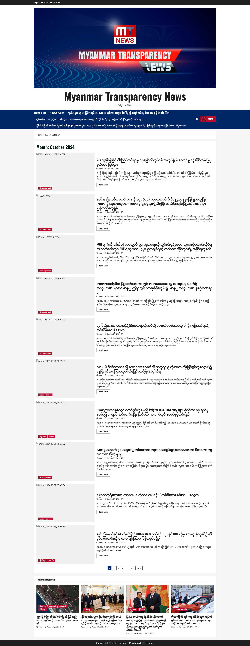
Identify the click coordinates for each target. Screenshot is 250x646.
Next (139, 568)
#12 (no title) (40, 112)
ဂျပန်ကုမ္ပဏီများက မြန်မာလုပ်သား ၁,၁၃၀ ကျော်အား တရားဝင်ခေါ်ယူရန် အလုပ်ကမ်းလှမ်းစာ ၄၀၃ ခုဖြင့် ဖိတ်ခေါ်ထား (119, 112)
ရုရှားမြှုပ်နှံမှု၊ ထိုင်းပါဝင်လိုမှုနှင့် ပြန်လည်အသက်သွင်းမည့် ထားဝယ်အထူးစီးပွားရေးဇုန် (57, 620)
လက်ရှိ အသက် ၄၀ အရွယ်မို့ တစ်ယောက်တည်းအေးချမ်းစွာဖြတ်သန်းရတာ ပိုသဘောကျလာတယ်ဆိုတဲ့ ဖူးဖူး (65, 461)
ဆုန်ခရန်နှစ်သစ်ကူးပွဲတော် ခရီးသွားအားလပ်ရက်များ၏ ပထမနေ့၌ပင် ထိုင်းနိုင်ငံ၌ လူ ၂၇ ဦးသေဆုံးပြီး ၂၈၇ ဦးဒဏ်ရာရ (88, 119)
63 (132, 568)
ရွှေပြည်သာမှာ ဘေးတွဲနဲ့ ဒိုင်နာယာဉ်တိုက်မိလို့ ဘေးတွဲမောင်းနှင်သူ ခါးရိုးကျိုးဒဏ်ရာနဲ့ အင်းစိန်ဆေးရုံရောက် (65, 337)
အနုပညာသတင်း (45, 477)
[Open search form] (197, 119)
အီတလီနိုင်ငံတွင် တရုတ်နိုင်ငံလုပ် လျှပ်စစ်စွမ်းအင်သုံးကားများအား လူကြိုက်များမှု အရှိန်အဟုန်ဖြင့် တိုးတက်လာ (191, 620)
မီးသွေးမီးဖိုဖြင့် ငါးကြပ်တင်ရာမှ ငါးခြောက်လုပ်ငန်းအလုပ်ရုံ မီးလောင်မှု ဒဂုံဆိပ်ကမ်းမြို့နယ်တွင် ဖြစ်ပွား (65, 172)
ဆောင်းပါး (52, 606)
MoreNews (134, 643)
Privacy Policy (57, 112)
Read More (104, 185)
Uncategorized (45, 188)
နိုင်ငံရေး (42, 560)
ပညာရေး (43, 436)
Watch (211, 119)
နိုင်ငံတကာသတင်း (46, 519)
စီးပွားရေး (43, 606)
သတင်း (51, 436)
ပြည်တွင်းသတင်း (45, 395)
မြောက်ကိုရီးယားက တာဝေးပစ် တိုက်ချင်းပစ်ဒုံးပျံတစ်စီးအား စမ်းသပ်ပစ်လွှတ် (65, 503)
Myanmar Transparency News (125, 96)
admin (100, 168)
